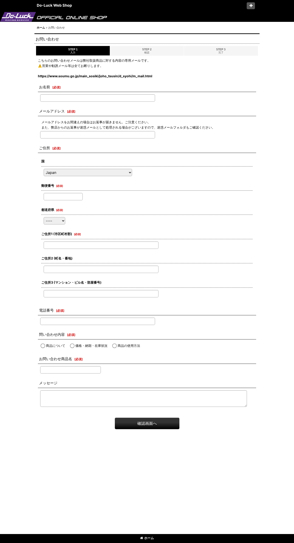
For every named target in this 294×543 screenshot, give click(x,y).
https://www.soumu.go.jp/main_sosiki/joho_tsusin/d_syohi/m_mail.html (95, 76)
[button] (251, 5)
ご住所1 (56, 234)
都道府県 (47, 210)
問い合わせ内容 (52, 334)
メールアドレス (52, 111)
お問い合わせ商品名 (55, 358)
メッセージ (48, 383)
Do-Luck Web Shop (54, 5)
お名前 (44, 87)
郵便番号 (47, 185)
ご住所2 (57, 258)
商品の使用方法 (129, 346)
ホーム (149, 538)
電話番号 (46, 310)
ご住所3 (71, 282)
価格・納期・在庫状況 (91, 346)
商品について (55, 346)
